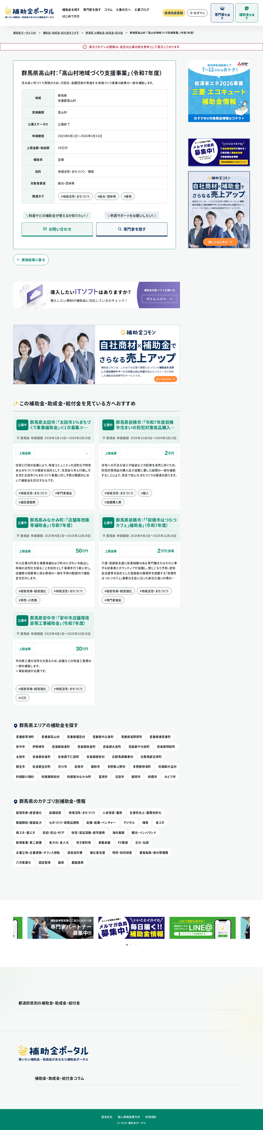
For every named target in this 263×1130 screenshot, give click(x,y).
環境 (145, 822)
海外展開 (118, 832)
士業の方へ (123, 9)
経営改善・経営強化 (29, 812)
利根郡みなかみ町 (79, 776)
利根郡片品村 (167, 766)
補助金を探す (71, 9)
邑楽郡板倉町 (61, 746)
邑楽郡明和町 (166, 746)
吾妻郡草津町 (25, 737)
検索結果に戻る (33, 259)
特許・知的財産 (122, 852)
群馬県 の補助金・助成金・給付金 (104, 33)
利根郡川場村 (25, 776)
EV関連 (123, 842)
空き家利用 (83, 842)
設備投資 (55, 812)
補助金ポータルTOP (24, 33)
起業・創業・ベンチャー (101, 822)
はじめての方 (71, 16)
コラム (108, 9)
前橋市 (152, 776)
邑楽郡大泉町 (112, 746)
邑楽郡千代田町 (139, 746)
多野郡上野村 (116, 766)
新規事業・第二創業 (29, 842)
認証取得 (45, 862)
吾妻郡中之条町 (103, 737)
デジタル (129, 822)
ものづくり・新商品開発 (64, 822)
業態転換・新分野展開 (154, 852)
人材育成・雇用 (112, 812)
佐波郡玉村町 (41, 766)
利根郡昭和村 (51, 776)
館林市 (95, 766)
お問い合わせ (60, 229)
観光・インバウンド (144, 832)
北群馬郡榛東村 (122, 756)
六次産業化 (23, 862)
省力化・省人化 (59, 842)
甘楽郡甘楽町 (41, 756)
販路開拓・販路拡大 (29, 822)
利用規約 (151, 1117)
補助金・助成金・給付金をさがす (61, 33)
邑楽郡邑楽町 (86, 746)
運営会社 (107, 1117)
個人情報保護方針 (129, 1117)
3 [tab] (136, 944)
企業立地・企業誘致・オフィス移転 (38, 852)
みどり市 (170, 776)
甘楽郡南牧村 (96, 756)
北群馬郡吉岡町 (151, 756)
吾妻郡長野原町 (131, 737)
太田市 (20, 756)
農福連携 (78, 862)
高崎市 (78, 766)
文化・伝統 (142, 842)
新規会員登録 (174, 13)
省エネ (160, 822)
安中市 (20, 746)
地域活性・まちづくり (82, 812)
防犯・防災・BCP (53, 832)
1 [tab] (127, 944)
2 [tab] (131, 944)
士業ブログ (141, 9)
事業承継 (104, 842)
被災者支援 (97, 852)
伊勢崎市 (38, 746)
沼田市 (119, 776)
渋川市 (62, 766)
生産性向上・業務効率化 (145, 812)
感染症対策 (75, 852)
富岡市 (103, 776)
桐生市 (20, 766)
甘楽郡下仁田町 (68, 756)
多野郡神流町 (142, 766)
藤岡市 (136, 776)
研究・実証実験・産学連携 (88, 832)
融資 (61, 862)
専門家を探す (92, 9)
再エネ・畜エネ (25, 832)
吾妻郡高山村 (51, 737)
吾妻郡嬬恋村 (76, 737)
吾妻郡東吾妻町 (160, 737)
